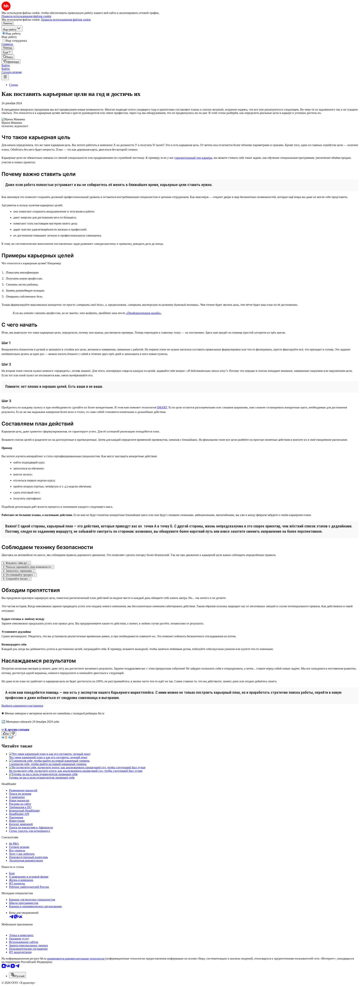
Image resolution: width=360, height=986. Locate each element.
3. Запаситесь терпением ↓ (18, 570)
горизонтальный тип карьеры (193, 157)
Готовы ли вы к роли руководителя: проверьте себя (41, 777)
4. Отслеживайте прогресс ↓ (19, 574)
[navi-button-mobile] (5, 77)
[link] (8, 56)
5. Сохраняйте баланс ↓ (16, 578)
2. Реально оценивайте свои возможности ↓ (28, 567)
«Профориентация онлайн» (143, 313)
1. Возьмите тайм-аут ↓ (16, 563)
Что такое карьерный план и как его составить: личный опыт (48, 757)
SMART (162, 407)
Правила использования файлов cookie (66, 19)
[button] (6, 65)
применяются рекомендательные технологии (76, 958)
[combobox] (17, 975)
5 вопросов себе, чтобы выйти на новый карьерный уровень (47, 764)
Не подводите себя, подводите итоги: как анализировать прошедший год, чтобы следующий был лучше (75, 770)
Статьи (13, 84)
